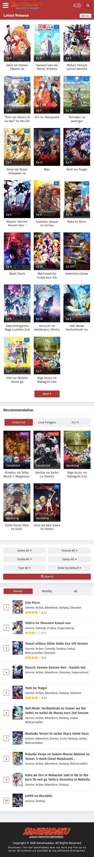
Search (48, 576)
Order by (68, 568)
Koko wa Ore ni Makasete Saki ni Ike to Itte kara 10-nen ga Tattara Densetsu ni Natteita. (57, 777)
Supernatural (65, 628)
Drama (54, 738)
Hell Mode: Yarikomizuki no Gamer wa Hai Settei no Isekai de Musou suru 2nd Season (56, 710)
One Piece (32, 603)
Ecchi (63, 738)
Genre (23, 550)
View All (85, 16)
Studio (23, 559)
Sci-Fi (75, 422)
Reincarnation (34, 652)
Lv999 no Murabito (38, 796)
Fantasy (64, 607)
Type (23, 568)
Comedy (41, 628)
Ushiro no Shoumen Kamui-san (48, 623)
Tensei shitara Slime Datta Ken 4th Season (56, 644)
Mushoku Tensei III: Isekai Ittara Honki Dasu (57, 734)
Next (46, 394)
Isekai (71, 648)
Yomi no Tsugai (36, 688)
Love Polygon (47, 422)
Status (68, 559)
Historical (18, 422)
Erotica (51, 628)
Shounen (75, 607)
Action (39, 607)
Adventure (51, 607)
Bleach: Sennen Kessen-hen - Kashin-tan (55, 667)
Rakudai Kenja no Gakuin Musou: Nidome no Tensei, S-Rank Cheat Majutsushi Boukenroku (57, 756)
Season (68, 550)
